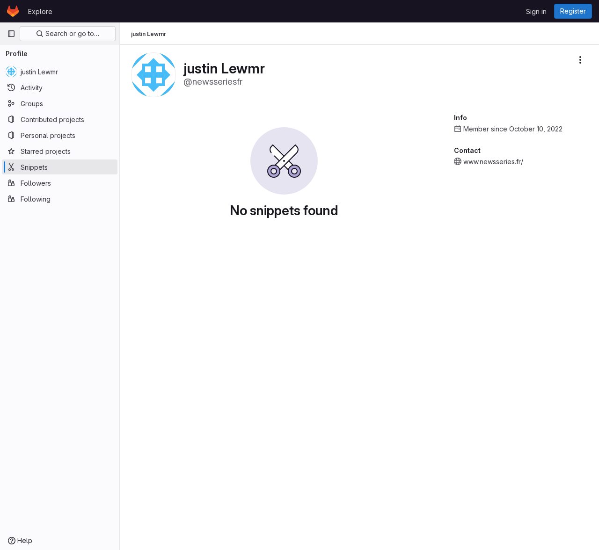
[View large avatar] (153, 74)
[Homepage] (13, 11)
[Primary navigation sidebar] (11, 33)
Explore (40, 11)
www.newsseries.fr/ (493, 162)
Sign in (536, 11)
